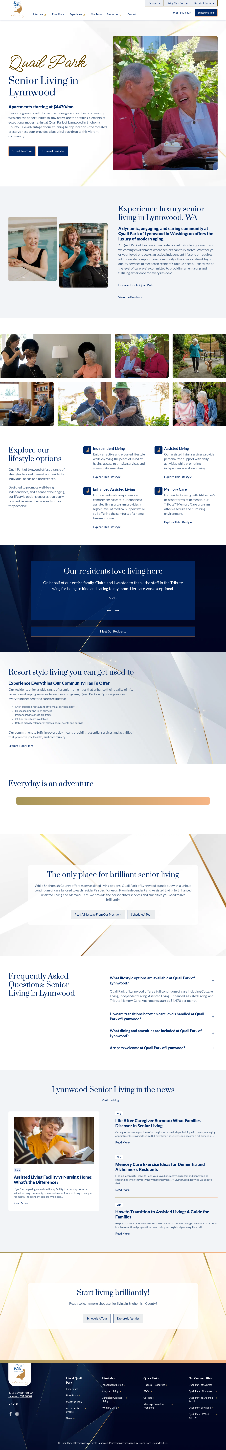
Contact (132, 14)
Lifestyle (38, 14)
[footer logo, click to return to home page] (19, 1374)
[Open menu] (45, 16)
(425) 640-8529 (182, 12)
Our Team (96, 14)
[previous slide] (109, 610)
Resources (112, 14)
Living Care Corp (176, 2)
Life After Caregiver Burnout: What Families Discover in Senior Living (158, 1123)
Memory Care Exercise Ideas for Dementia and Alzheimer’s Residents (160, 1167)
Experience (75, 14)
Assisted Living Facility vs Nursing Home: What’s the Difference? (53, 1179)
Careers (153, 2)
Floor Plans (58, 14)
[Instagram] (17, 1414)
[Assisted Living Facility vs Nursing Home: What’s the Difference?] (54, 1140)
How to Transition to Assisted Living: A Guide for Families (162, 1214)
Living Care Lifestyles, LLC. (153, 1442)
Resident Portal (202, 2)
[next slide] (117, 610)
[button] (133, 297)
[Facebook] (10, 1414)
